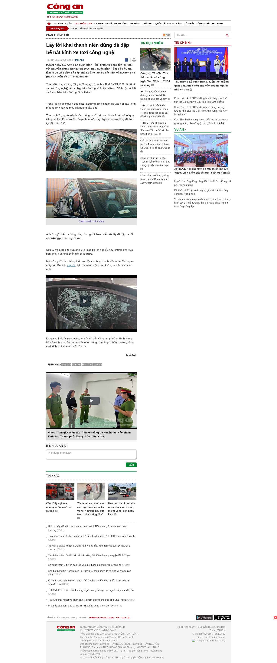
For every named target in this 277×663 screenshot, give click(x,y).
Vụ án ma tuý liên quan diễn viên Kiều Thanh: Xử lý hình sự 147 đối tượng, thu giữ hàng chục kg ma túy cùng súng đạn (202, 203)
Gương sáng (174, 23)
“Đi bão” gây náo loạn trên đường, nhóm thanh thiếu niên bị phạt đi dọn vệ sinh (154, 95)
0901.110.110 (123, 617)
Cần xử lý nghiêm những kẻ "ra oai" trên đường (59, 507)
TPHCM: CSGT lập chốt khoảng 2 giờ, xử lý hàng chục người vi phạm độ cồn (91, 590)
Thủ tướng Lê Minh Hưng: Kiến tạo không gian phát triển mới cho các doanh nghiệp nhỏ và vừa (201, 85)
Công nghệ (203, 23)
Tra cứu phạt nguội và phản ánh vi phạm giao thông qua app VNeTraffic (87, 599)
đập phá (66, 364)
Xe (213, 23)
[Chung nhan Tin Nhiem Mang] (208, 640)
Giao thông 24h (83, 23)
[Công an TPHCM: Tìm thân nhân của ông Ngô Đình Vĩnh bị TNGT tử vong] (155, 58)
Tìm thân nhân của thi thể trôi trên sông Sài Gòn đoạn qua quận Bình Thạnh (89, 555)
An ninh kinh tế (103, 23)
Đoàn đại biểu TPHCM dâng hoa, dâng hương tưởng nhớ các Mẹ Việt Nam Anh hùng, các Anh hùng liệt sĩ (200, 111)
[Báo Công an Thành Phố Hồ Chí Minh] (49, 22)
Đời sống (135, 23)
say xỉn (71, 265)
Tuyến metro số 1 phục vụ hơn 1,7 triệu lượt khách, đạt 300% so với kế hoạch (91, 536)
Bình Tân (87, 364)
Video (220, 23)
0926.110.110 (107, 617)
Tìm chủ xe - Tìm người (91, 28)
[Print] (134, 60)
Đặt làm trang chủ (62, 617)
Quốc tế (160, 23)
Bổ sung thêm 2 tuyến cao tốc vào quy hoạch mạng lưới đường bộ (84, 564)
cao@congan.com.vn (214, 637)
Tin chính (58, 23)
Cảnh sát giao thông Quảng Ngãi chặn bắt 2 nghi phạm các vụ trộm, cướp (154, 179)
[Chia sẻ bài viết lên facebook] (126, 60)
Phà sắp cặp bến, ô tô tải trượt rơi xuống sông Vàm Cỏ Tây (81, 605)
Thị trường (120, 23)
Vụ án (68, 23)
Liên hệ (82, 617)
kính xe (76, 364)
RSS (167, 35)
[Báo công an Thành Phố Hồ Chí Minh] (65, 8)
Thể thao (147, 23)
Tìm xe (74, 28)
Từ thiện (189, 23)
